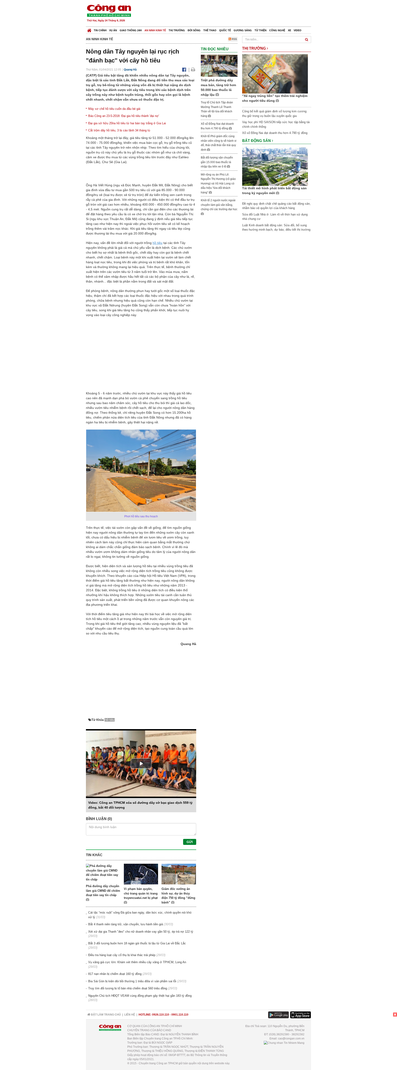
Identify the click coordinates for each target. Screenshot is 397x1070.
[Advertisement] (227, 13)
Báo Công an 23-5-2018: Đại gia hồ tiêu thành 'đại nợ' (123, 116)
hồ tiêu (157, 243)
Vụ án (113, 30)
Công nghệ (277, 30)
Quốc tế (225, 30)
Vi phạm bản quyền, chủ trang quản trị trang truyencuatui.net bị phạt (141, 893)
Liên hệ (129, 1014)
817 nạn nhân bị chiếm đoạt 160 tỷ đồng (115, 974)
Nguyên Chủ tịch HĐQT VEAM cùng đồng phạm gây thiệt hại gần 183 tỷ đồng (140, 995)
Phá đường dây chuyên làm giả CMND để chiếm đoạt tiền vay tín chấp (103, 890)
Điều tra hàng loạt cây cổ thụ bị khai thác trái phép (121, 955)
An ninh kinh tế (155, 30)
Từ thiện (261, 30)
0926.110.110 (160, 1014)
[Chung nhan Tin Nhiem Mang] (284, 1042)
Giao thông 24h (131, 30)
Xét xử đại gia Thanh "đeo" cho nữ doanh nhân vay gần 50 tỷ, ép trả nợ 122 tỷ (140, 931)
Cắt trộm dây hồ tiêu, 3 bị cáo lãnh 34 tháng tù (119, 130)
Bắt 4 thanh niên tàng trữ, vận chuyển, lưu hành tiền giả (125, 924)
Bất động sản (257, 141)
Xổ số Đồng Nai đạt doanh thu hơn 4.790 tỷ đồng (274, 133)
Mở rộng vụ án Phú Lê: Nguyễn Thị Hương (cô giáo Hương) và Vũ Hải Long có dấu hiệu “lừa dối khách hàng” (218, 183)
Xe (289, 30)
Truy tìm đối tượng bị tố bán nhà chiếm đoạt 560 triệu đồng (127, 988)
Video (297, 30)
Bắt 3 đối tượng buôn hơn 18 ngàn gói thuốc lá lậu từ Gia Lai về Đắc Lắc (137, 943)
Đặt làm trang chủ (105, 1014)
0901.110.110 (179, 1014)
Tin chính (100, 30)
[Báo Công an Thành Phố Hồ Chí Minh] (89, 29)
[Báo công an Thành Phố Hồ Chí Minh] (109, 10)
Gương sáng (243, 30)
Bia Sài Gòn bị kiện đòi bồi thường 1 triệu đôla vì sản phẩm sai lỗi (132, 981)
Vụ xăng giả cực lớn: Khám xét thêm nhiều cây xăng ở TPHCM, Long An (137, 962)
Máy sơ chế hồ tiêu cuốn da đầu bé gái (114, 108)
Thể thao (209, 30)
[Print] (193, 69)
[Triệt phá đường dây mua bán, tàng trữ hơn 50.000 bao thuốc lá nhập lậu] (219, 65)
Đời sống (194, 30)
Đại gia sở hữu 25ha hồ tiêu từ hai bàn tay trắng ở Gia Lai (127, 123)
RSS (234, 39)
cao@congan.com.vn (291, 1038)
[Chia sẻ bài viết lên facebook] (184, 69)
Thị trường (177, 30)
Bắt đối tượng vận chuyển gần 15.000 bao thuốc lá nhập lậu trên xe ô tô (217, 162)
